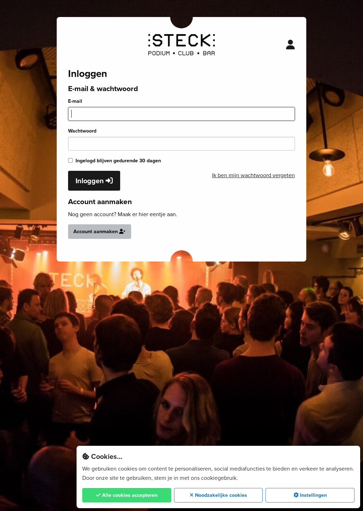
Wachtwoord (82, 131)
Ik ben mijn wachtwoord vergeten (253, 175)
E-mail (75, 101)
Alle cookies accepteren (129, 495)
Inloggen (91, 180)
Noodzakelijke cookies (220, 495)
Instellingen (312, 495)
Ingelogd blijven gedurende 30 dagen (118, 160)
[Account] (290, 44)
